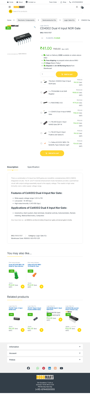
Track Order (53, 2)
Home (11, 2)
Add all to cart (54, 153)
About (20, 2)
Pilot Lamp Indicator (14, 262)
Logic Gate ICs (69, 20)
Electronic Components (26, 20)
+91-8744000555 (77, 2)
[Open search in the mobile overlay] (45, 11)
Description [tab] (12, 167)
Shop (64, 2)
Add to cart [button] (22, 286)
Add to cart (68, 74)
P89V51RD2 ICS (56, 103)
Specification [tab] (33, 167)
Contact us (31, 2)
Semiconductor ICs (49, 20)
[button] (35, 27)
